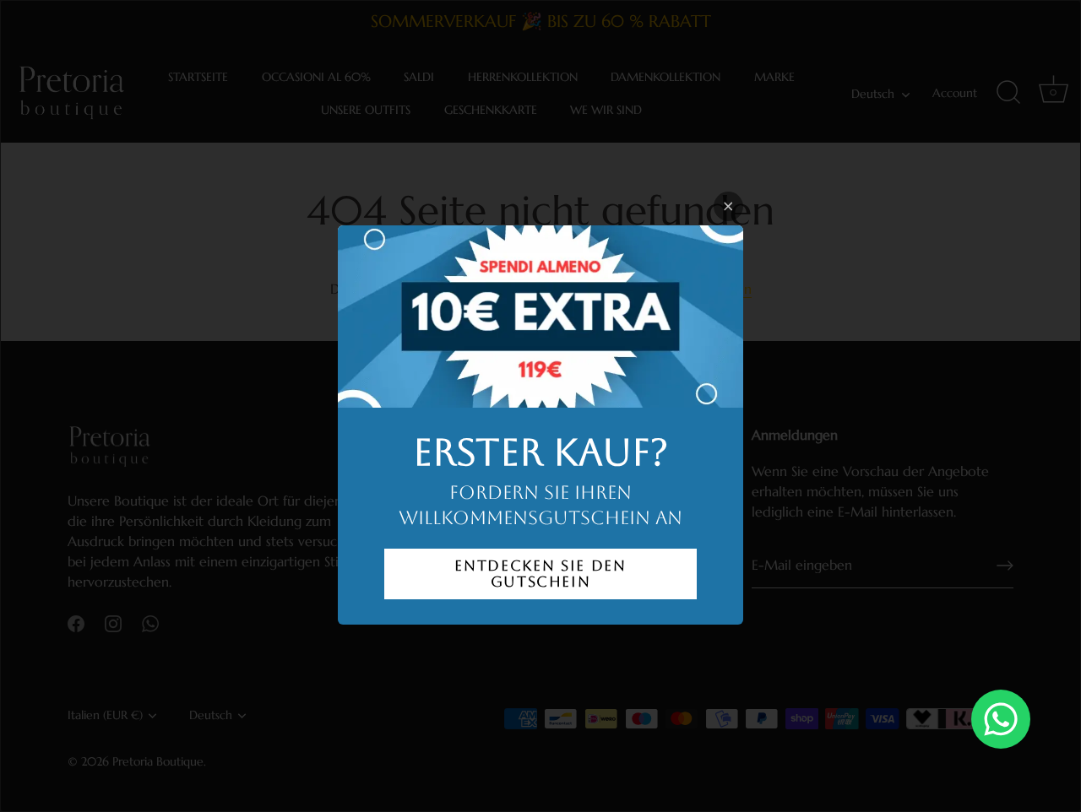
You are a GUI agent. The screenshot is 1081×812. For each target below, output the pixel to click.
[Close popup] (728, 206)
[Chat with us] (1000, 719)
